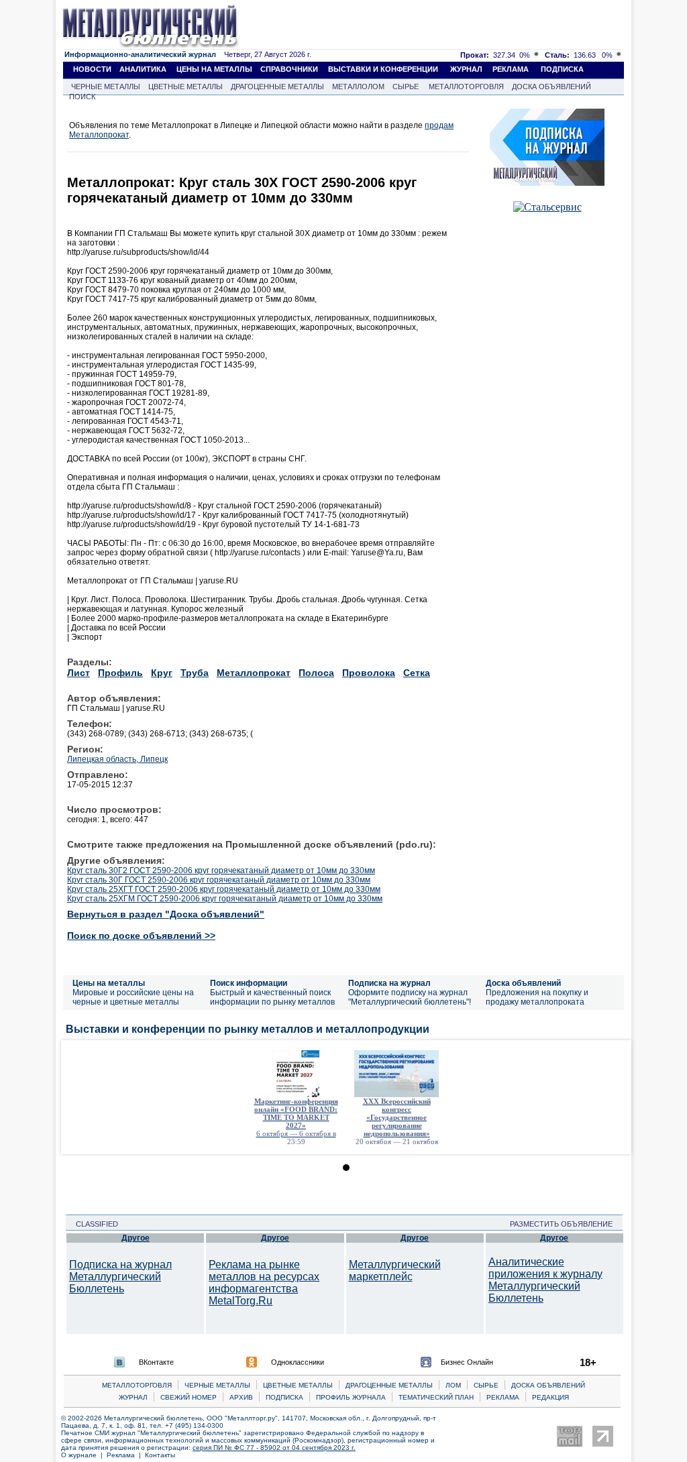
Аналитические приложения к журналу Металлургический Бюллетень (545, 1280)
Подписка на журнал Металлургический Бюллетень (120, 1276)
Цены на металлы (108, 983)
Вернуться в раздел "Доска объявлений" (165, 914)
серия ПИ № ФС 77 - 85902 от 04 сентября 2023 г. (274, 1447)
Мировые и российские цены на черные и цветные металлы (133, 997)
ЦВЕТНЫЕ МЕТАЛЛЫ (185, 86)
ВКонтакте (156, 1362)
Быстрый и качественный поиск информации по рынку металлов (272, 997)
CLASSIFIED (93, 1224)
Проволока (368, 672)
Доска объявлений (523, 983)
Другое (135, 1238)
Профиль (120, 672)
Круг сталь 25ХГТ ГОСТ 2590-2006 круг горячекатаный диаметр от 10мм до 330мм (223, 889)
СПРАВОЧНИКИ (289, 69)
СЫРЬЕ (405, 86)
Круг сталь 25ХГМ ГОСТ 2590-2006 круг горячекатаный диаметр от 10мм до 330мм (224, 898)
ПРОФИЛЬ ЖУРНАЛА (351, 1397)
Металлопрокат (253, 672)
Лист (78, 672)
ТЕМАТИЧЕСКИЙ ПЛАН (436, 1397)
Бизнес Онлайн (467, 1362)
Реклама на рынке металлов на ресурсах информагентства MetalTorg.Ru (264, 1282)
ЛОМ (453, 1385)
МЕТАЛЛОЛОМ (358, 86)
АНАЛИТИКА (142, 69)
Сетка (416, 672)
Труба (194, 672)
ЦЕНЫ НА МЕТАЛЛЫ (214, 69)
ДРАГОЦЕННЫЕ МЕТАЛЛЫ (277, 86)
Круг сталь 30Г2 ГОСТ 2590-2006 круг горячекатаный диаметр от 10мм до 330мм (221, 870)
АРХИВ (241, 1397)
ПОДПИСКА (562, 69)
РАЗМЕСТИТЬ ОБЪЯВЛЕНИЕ (565, 1224)
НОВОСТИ (92, 69)
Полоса (316, 672)
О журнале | (84, 1455)
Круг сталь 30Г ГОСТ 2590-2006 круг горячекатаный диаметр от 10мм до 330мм (218, 880)
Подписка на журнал (389, 983)
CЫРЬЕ (486, 1385)
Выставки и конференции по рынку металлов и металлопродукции (247, 1029)
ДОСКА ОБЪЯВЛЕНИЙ (551, 86)
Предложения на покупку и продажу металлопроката (537, 997)
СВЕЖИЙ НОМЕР (188, 1397)
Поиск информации (248, 983)
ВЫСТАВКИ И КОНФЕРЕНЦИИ (383, 69)
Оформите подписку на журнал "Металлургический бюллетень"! (409, 997)
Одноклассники (297, 1362)
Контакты (160, 1455)
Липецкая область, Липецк (117, 759)
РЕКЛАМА (510, 69)
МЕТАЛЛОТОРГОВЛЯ (466, 86)
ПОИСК (82, 97)
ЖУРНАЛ (466, 69)
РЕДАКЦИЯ (550, 1397)
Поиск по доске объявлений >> (141, 935)
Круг (161, 672)
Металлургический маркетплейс (395, 1270)
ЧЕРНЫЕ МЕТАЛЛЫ (105, 86)
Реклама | (126, 1455)
